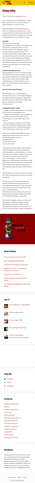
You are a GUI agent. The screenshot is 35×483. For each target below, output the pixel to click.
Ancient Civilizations (10, 404)
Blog (5, 407)
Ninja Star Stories (9, 423)
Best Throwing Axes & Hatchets (14, 261)
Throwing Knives (9, 437)
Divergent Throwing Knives (12, 274)
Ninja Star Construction (11, 418)
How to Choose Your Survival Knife (15, 257)
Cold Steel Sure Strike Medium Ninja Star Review (17, 285)
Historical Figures (9, 409)
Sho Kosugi (7, 435)
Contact (25, 477)
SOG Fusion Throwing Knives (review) (16, 265)
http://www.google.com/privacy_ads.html (16, 129)
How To (6, 412)
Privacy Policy (12, 477)
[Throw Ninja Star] (6, 2)
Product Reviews (9, 429)
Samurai (7, 432)
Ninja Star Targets (10, 426)
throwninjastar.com (20, 16)
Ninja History (8, 415)
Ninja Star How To (10, 421)
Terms (19, 477)
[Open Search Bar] (24, 2)
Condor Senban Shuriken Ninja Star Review (15, 279)
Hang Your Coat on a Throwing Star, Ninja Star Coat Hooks (15, 270)
